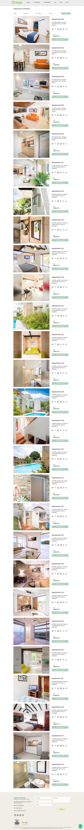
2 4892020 (21, 805)
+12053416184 (18, 808)
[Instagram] (15, 815)
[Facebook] (18, 815)
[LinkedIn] (20, 815)
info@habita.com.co (21, 810)
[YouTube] (23, 815)
